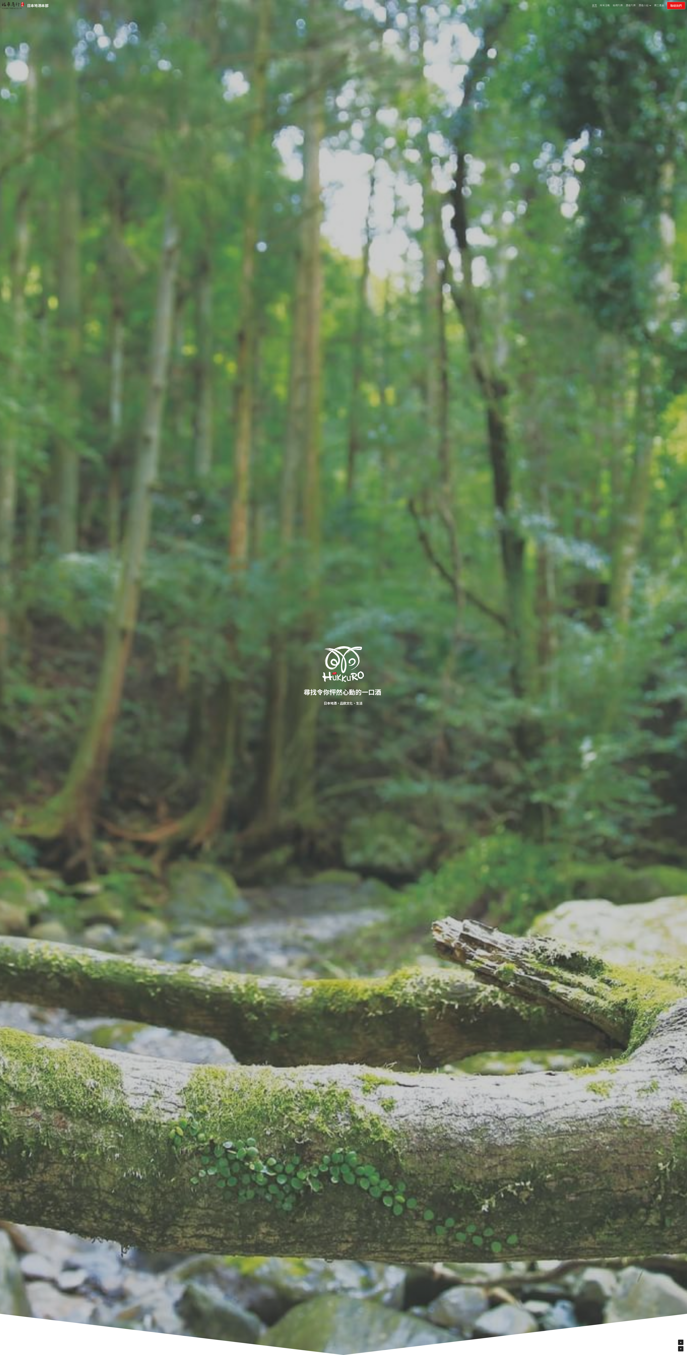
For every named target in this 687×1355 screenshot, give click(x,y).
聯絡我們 (676, 5)
